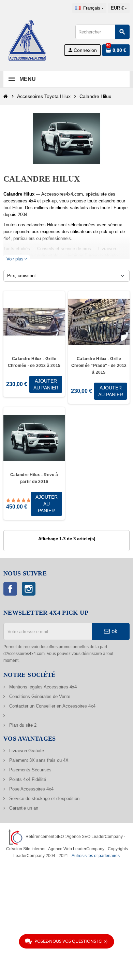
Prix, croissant (21, 275)
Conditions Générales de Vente (39, 696)
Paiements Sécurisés (29, 769)
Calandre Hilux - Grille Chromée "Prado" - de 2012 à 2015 (99, 365)
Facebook (10, 589)
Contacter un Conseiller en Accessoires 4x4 (51, 706)
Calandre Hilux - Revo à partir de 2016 (34, 478)
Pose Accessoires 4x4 (31, 789)
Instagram (28, 589)
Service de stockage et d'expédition (43, 798)
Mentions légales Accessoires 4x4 (42, 686)
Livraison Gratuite (26, 750)
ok (114, 631)
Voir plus (16, 258)
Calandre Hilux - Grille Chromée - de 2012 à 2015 (34, 362)
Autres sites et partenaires (96, 855)
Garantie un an (23, 808)
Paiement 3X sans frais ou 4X (38, 760)
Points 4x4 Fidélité (27, 779)
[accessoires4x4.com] (27, 39)
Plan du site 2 (22, 725)
